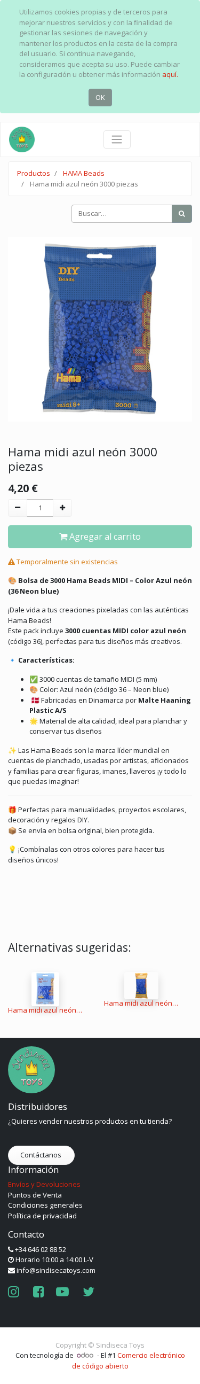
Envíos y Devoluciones (44, 1184)
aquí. (170, 74)
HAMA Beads (84, 173)
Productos (33, 173)
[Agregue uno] (62, 508)
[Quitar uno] (17, 508)
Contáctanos (41, 1155)
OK (100, 97)
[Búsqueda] (182, 214)
